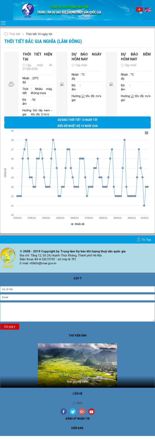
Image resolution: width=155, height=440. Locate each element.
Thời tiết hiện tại (37, 56)
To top (146, 239)
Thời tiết (14, 34)
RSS (79, 403)
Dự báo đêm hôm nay (136, 56)
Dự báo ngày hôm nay (87, 56)
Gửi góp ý (9, 326)
